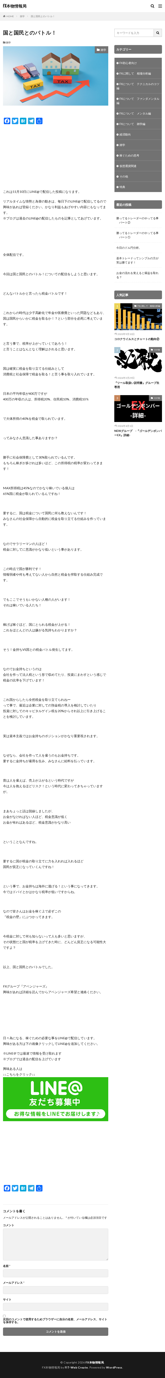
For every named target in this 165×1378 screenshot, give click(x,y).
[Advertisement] (55, 156)
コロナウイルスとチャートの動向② (136, 339)
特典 (122, 187)
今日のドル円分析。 (129, 247)
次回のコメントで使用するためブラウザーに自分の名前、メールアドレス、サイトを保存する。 (55, 1320)
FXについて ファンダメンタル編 (138, 101)
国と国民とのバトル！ (43, 16)
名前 (6, 1266)
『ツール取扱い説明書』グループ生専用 (136, 385)
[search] (158, 33)
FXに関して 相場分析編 (135, 73)
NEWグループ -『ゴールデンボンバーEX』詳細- (138, 433)
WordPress (114, 1367)
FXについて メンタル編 (135, 113)
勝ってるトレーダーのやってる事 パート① (137, 235)
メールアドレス (13, 1282)
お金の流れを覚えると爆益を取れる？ (137, 275)
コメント (8, 1225)
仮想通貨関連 (128, 166)
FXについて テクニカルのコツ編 (138, 86)
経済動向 (125, 134)
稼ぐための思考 (129, 155)
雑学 (22, 16)
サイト (7, 1299)
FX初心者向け (128, 63)
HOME (10, 16)
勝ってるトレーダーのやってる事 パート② (137, 220)
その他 (124, 176)
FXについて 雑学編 (132, 124)
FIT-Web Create (76, 1367)
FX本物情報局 (15, 6)
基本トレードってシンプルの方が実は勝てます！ (137, 260)
